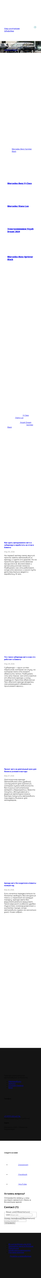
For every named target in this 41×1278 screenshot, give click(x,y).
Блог (11, 1088)
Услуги (12, 1083)
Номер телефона (19, 1023)
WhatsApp (9, 31)
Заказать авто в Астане (21, 1246)
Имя (8, 1020)
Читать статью (10, 50)
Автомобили (15, 1081)
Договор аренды (16, 1252)
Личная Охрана (16, 1086)
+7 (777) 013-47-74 (12, 1116)
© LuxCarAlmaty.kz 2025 (20, 1244)
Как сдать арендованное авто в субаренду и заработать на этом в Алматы (19, 545)
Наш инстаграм (12, 29)
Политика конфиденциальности (20, 1249)
